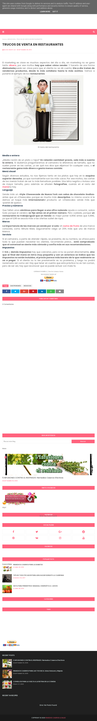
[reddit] (84, 531)
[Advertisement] (48, 21)
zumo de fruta (71, 225)
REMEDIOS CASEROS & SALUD (55, 718)
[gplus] (60, 531)
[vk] (37, 537)
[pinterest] (13, 537)
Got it (55, 12)
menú (5, 186)
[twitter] (37, 531)
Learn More (45, 12)
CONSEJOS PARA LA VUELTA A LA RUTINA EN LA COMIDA (34, 681)
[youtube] (84, 537)
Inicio (4, 39)
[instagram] (60, 537)
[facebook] (13, 531)
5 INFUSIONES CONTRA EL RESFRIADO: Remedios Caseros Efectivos (32, 477)
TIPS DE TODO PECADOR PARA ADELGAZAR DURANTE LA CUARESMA (38, 575)
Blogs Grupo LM (10, 50)
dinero (12, 65)
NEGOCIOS (11, 39)
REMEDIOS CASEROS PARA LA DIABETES (28, 564)
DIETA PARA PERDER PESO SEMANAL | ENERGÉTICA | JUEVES (35, 586)
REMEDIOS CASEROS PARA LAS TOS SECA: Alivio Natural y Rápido (38, 671)
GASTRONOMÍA (15, 286)
